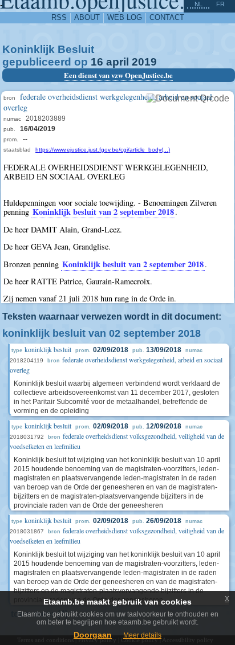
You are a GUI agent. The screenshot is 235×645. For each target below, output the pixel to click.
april (117, 62)
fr (220, 4)
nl (198, 4)
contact (166, 17)
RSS (59, 17)
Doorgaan (93, 634)
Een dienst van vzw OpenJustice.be (118, 75)
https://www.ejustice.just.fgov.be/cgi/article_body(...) (102, 149)
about (87, 17)
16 (97, 62)
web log (124, 17)
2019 (144, 62)
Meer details (142, 635)
